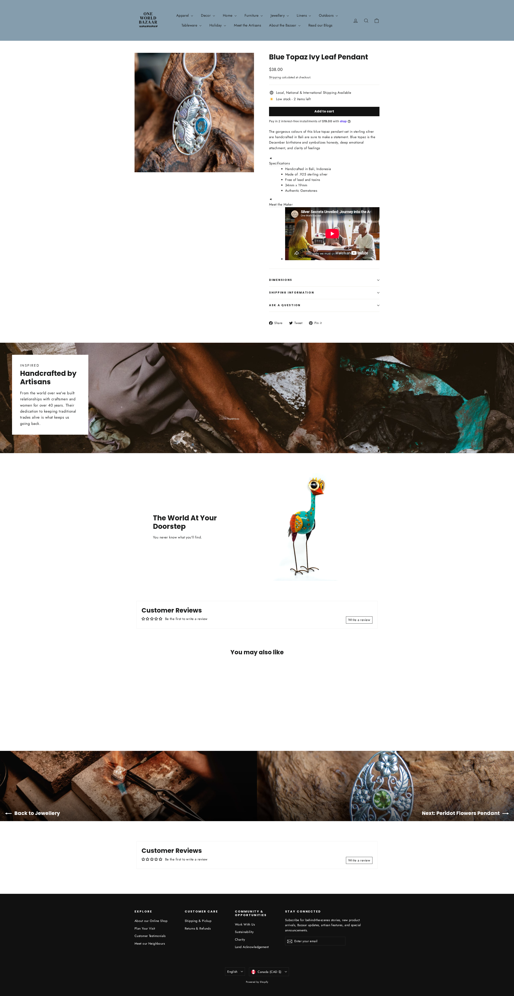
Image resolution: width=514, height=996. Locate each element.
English (232, 971)
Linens (302, 15)
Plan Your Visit (145, 928)
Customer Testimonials (150, 936)
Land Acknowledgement (252, 947)
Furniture (252, 15)
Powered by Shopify (257, 982)
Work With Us (245, 924)
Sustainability (244, 932)
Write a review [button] (359, 619)
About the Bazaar (283, 25)
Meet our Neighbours (150, 943)
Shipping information (291, 293)
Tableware (190, 25)
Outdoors (327, 15)
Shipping (275, 77)
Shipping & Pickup (198, 921)
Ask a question (285, 305)
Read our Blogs (320, 25)
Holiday (216, 25)
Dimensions (280, 280)
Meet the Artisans (247, 25)
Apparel (183, 15)
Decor (206, 15)
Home (228, 15)
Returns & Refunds (198, 928)
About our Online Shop (151, 921)
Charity (240, 939)
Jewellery (278, 15)
